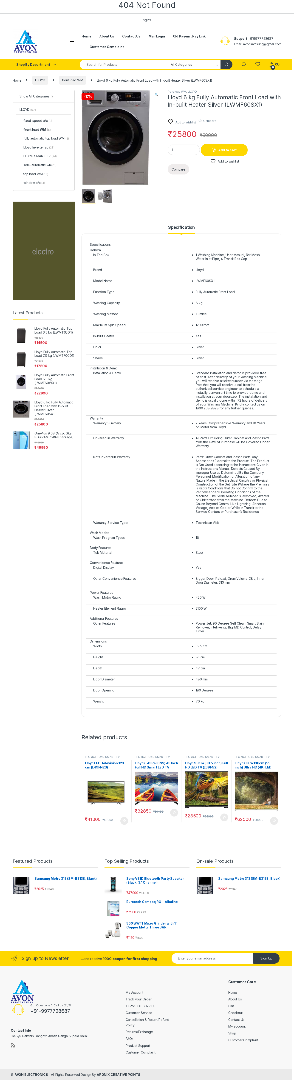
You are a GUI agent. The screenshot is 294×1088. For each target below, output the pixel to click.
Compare (209, 121)
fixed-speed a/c (37, 121)
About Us (106, 36)
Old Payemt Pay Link (189, 36)
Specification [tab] (181, 227)
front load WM (72, 80)
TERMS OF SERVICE (140, 1006)
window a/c (34, 183)
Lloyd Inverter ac (38, 147)
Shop (232, 1033)
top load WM (35, 174)
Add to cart (227, 150)
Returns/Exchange (139, 1032)
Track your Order (139, 999)
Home (86, 36)
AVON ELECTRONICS (31, 1075)
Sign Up (266, 958)
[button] (156, 94)
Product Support (138, 1046)
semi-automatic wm (40, 165)
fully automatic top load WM (46, 138)
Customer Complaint (107, 47)
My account (237, 1026)
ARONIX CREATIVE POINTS (118, 1075)
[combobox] (124, 64)
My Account (134, 992)
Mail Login (157, 36)
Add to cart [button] (124, 821)
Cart (231, 1006)
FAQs (129, 1039)
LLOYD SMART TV (107, 757)
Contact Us (131, 36)
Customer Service (139, 1013)
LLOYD (40, 80)
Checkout (235, 1013)
